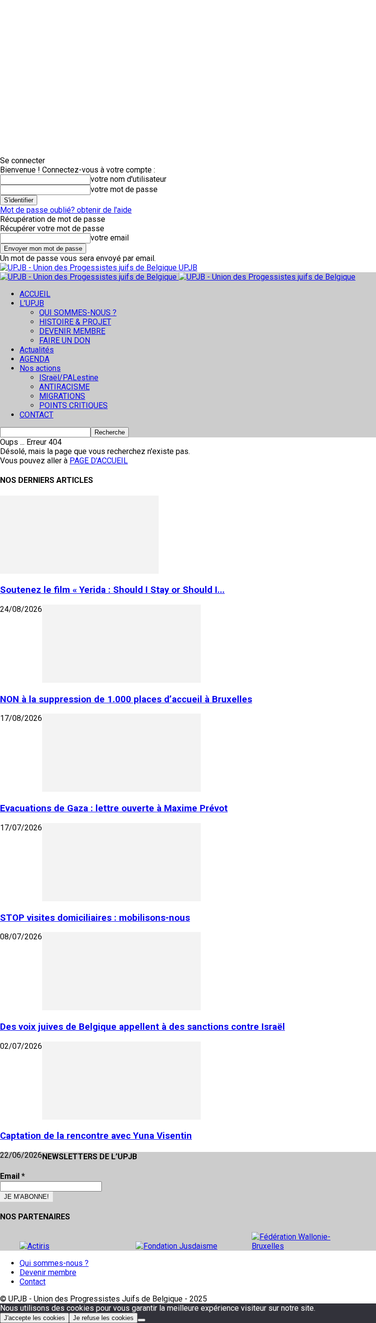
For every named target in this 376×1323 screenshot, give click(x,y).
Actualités (37, 349)
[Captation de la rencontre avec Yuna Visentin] (121, 1117)
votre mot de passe (124, 189)
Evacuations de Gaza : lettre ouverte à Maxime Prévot (114, 808)
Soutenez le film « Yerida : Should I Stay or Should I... (112, 590)
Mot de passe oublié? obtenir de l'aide (66, 210)
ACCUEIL (35, 294)
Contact (33, 1281)
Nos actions (40, 368)
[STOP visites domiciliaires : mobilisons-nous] (121, 898)
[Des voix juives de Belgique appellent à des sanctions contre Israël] (121, 1007)
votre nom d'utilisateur (128, 179)
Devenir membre (48, 1272)
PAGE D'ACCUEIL (99, 460)
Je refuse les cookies (103, 1318)
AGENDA (34, 359)
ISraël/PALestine (68, 377)
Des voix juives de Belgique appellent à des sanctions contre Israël (142, 1026)
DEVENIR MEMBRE (72, 331)
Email (12, 1176)
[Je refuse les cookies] (141, 1320)
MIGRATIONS (62, 396)
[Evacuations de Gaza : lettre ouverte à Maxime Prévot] (121, 789)
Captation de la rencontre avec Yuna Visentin (96, 1135)
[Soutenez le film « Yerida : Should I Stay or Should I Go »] (79, 571)
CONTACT (36, 414)
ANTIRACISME (64, 386)
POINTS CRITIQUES (73, 405)
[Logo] (89, 277)
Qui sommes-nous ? (54, 1263)
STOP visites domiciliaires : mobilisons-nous (95, 917)
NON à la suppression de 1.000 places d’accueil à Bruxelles (126, 699)
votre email (110, 237)
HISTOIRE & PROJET (75, 321)
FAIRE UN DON (64, 340)
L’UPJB (32, 303)
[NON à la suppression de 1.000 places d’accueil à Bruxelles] (121, 680)
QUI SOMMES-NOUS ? (78, 312)
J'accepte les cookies (34, 1318)
